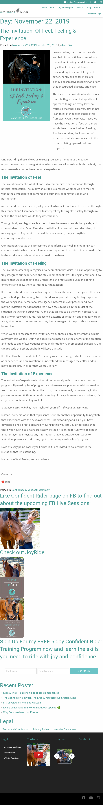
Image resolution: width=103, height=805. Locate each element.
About (53, 7)
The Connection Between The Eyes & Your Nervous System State (39, 697)
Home (44, 7)
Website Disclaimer (65, 729)
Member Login (95, 13)
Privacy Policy (41, 729)
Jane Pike (67, 45)
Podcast (80, 7)
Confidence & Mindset (24, 489)
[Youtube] (91, 797)
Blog (89, 7)
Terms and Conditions (15, 729)
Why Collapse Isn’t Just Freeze (20, 712)
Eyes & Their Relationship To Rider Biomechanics (31, 692)
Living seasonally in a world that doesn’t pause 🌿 (31, 707)
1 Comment (43, 489)
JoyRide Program (66, 7)
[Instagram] (98, 797)
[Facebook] (83, 797)
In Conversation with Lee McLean (22, 702)
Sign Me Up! (84, 671)
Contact (98, 7)
